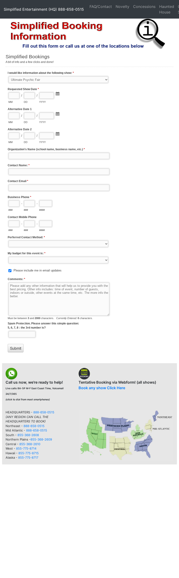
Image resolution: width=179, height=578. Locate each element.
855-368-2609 (41, 439)
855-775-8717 (28, 457)
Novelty (122, 6)
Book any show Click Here (102, 387)
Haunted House (166, 9)
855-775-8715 (28, 453)
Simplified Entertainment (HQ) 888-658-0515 (44, 9)
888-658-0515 (43, 412)
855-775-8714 (26, 448)
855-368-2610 (29, 444)
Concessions (144, 6)
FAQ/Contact (101, 6)
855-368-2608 (28, 435)
